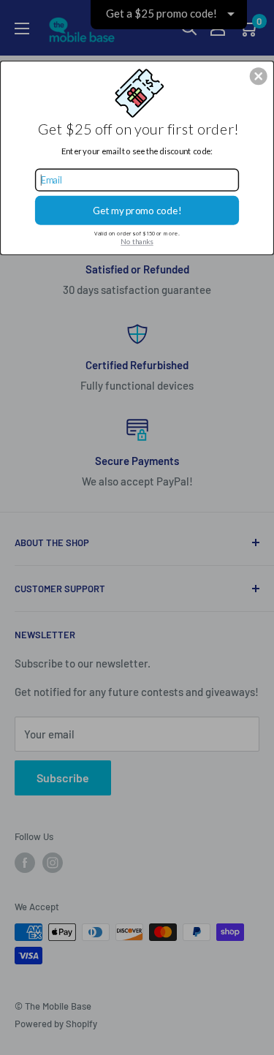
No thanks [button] (137, 241)
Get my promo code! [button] (137, 210)
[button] (258, 76)
